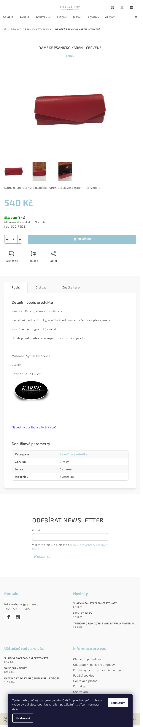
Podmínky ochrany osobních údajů (97, 670)
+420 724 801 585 (17, 608)
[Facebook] (8, 617)
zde (14, 708)
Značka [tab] (72, 287)
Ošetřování (81, 691)
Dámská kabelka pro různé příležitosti (32, 678)
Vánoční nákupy (15, 668)
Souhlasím (118, 702)
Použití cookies (83, 675)
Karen (70, 55)
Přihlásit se (42, 556)
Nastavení (22, 718)
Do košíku (84, 239)
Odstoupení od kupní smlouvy (94, 664)
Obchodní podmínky (87, 659)
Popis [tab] (16, 287)
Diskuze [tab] (41, 287)
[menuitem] (8, 17)
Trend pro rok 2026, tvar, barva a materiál (104, 623)
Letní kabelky (83, 613)
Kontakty (79, 686)
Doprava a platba (85, 681)
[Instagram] (18, 617)
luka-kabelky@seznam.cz (22, 604)
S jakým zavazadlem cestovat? (95, 603)
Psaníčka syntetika (74, 454)
